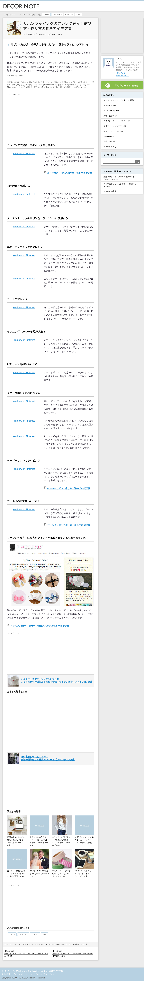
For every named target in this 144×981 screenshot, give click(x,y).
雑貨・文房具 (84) (111, 116)
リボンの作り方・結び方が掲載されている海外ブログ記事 (40, 626)
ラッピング (69, 14)
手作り (78, 14)
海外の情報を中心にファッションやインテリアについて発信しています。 (30, 974)
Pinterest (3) (108, 136)
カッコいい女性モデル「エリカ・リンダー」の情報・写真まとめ (16, 873)
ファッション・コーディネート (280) (119, 100)
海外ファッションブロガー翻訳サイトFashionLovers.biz (119, 178)
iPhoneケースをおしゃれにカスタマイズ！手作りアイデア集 (84, 873)
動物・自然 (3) (109, 141)
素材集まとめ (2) (110, 146)
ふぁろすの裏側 (110, 191)
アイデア (46, 14)
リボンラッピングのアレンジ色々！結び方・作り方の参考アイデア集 (32, 971)
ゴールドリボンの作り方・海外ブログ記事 (68, 525)
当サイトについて (122, 76)
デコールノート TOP (12, 944)
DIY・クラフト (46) (111, 111)
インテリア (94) (110, 105)
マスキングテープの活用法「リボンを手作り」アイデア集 (61, 873)
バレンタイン (57, 14)
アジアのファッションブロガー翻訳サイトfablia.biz (121, 185)
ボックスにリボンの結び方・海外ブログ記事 (69, 173)
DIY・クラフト (29, 15)
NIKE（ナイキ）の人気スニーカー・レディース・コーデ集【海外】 (84, 840)
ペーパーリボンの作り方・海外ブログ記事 (68, 488)
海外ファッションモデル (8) (115, 126)
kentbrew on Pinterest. (24, 153)
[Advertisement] (30, 116)
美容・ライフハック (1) (113, 131)
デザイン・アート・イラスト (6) (117, 121)
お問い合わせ (121, 73)
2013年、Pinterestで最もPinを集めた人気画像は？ (39, 873)
